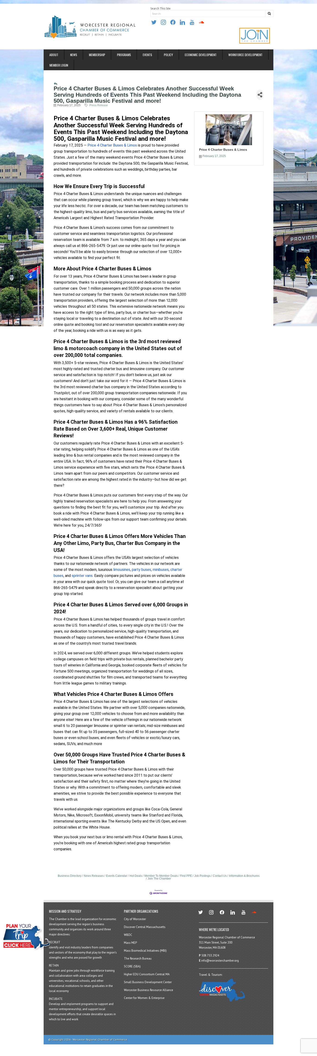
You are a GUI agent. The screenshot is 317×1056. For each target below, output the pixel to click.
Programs (124, 54)
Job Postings (202, 875)
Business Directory (69, 875)
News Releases (94, 875)
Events (147, 54)
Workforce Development (245, 54)
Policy (168, 54)
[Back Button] (55, 84)
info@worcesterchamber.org (220, 961)
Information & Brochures (244, 875)
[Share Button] (260, 95)
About (53, 54)
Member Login (58, 65)
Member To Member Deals (161, 875)
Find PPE (186, 875)
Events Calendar (116, 875)
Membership (97, 54)
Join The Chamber (159, 878)
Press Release (98, 105)
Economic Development (201, 54)
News (73, 54)
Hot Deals (135, 875)
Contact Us (220, 875)
